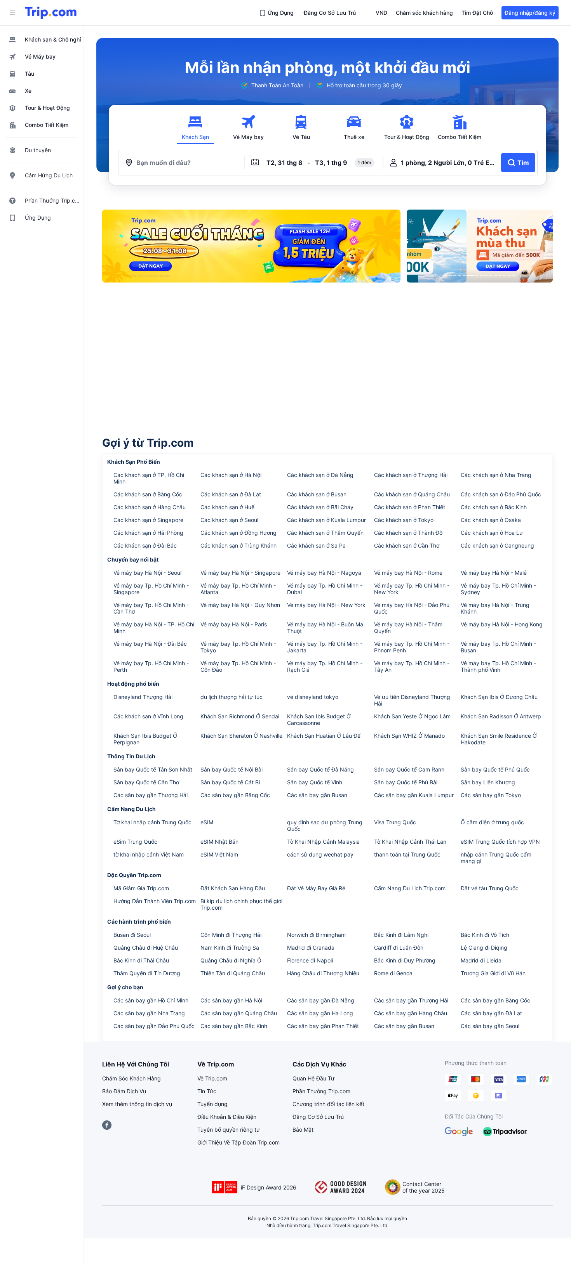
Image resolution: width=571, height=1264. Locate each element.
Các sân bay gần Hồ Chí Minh (150, 1000)
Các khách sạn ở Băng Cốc (147, 494)
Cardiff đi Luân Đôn (398, 947)
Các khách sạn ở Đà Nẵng (320, 475)
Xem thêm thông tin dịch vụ (137, 1104)
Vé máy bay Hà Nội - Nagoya (324, 572)
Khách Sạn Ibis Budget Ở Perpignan (145, 739)
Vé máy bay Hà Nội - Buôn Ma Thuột (325, 627)
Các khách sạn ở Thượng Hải (410, 475)
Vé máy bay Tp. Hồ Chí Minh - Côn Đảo (238, 666)
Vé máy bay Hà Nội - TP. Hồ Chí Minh (153, 627)
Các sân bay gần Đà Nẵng (320, 1000)
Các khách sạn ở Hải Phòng (148, 532)
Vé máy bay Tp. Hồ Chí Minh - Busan (498, 647)
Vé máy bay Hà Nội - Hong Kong (502, 624)
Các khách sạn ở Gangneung (497, 545)
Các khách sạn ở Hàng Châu (149, 507)
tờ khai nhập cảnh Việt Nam (148, 854)
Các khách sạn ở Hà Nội (230, 475)
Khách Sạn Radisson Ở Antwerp (501, 716)
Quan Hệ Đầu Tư (313, 1078)
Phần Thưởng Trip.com (321, 1091)
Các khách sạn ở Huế (227, 507)
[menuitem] (42, 39)
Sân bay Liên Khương (488, 782)
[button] (12, 13)
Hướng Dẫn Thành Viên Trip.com (154, 901)
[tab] (195, 127)
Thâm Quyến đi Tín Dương (146, 973)
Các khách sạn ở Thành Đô (408, 532)
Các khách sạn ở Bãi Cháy (320, 507)
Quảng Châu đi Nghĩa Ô (230, 960)
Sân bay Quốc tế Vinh (314, 782)
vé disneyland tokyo (312, 697)
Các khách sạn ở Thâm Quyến (325, 532)
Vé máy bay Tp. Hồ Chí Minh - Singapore (151, 588)
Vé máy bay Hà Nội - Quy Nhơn (240, 605)
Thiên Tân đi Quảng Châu (232, 973)
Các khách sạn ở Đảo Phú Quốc (501, 494)
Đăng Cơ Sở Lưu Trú (318, 1116)
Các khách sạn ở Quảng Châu (412, 494)
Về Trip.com (212, 1078)
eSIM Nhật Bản (219, 841)
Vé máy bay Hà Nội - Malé (494, 572)
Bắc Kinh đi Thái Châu (141, 960)
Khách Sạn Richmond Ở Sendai (239, 716)
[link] (277, 12)
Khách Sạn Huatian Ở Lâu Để (323, 735)
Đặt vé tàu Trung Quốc (490, 888)
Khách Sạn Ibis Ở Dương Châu (499, 697)
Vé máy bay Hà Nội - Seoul (147, 572)
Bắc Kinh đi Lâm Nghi (401, 934)
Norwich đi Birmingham (316, 934)
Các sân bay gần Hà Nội (231, 1000)
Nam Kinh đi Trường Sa (229, 947)
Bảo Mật (302, 1129)
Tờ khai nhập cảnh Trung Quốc (152, 822)
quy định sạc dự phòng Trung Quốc (324, 825)
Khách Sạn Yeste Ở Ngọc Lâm (412, 716)
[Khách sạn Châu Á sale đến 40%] (480, 246)
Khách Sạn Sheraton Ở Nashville (241, 735)
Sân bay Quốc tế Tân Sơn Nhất (152, 769)
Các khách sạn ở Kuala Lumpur (326, 520)
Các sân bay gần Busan (317, 795)
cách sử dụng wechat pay (320, 854)
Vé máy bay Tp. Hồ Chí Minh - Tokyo (238, 647)
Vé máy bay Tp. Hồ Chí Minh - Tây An (411, 666)
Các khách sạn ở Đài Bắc (145, 545)
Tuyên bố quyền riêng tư (228, 1129)
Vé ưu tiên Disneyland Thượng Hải (412, 700)
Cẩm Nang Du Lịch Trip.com (410, 888)
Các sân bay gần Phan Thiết (323, 1026)
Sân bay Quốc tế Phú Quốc (495, 769)
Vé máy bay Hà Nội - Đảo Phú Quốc (411, 608)
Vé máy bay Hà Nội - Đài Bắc (150, 643)
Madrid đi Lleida (481, 960)
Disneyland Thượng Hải (142, 697)
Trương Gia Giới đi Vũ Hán (493, 973)
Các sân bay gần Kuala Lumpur (414, 795)
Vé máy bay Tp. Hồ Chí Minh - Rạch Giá (324, 666)
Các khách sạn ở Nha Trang (496, 475)
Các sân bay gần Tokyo (491, 795)
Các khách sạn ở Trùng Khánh (238, 545)
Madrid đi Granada (310, 947)
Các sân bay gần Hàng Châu (410, 1013)
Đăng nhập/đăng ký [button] (530, 12)
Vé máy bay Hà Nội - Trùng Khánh (495, 608)
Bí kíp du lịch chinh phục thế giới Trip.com (241, 904)
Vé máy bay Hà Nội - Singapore (240, 572)
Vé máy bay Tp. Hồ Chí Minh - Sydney (498, 588)
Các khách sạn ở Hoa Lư (492, 532)
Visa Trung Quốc (395, 822)
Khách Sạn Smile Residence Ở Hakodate (499, 739)
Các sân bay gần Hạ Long (320, 1013)
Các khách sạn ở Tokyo (403, 520)
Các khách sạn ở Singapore (148, 520)
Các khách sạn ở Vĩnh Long (148, 716)
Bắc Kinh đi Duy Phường (404, 960)
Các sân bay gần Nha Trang (149, 1013)
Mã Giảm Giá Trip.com (141, 888)
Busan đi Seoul (132, 934)
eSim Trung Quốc (135, 841)
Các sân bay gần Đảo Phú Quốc (154, 1026)
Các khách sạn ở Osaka (491, 520)
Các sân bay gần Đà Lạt (491, 1013)
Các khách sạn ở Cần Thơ (406, 545)
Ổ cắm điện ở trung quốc (492, 822)
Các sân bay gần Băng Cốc (235, 795)
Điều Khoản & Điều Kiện (226, 1116)
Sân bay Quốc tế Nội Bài (231, 769)
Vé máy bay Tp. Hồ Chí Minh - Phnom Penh (411, 647)
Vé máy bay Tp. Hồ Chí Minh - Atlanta (238, 588)
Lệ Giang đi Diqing (484, 947)
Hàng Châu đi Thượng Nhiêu (323, 973)
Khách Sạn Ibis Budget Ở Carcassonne (319, 719)
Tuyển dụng (212, 1104)
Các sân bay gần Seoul (490, 1026)
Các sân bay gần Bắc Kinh (233, 1026)
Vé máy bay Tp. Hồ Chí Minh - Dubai (324, 588)
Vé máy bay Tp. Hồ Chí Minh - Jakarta (324, 647)
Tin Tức (206, 1091)
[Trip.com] (51, 13)
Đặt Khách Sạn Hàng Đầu (232, 888)
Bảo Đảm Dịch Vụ (124, 1091)
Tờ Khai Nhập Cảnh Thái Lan (410, 841)
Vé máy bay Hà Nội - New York (326, 605)
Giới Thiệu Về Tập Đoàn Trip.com (238, 1142)
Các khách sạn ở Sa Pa (316, 545)
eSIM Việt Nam (219, 854)
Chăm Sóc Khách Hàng (131, 1078)
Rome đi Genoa (393, 973)
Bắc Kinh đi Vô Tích (485, 934)
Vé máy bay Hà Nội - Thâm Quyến (408, 627)
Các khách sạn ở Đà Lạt (230, 494)
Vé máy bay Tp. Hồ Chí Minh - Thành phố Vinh (498, 666)
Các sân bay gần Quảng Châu (238, 1013)
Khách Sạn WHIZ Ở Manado (409, 735)
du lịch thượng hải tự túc (231, 697)
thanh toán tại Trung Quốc (407, 854)
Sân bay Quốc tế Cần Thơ (146, 782)
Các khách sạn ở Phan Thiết (409, 507)
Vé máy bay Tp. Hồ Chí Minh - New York (411, 588)
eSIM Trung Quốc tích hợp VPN (500, 841)
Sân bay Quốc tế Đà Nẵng (320, 769)
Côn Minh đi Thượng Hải (230, 934)
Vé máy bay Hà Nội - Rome (408, 572)
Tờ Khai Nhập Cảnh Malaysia (323, 841)
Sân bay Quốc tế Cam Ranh (409, 769)
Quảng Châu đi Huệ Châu (145, 947)
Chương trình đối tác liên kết (328, 1104)
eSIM (206, 822)
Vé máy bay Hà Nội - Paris (233, 624)
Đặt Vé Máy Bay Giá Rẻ (316, 888)
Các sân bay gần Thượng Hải (150, 795)
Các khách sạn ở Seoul (229, 520)
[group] (271, 85)
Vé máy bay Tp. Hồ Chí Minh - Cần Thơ (151, 608)
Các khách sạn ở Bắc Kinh (494, 507)
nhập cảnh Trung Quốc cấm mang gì (496, 857)
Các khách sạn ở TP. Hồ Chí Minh (148, 478)
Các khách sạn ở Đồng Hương (238, 532)
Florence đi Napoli (310, 960)
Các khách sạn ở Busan (316, 494)
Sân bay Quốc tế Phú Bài (405, 782)
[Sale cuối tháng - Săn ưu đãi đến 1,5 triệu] (251, 246)
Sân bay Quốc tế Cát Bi (230, 782)
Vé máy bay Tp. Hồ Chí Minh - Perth (151, 666)
